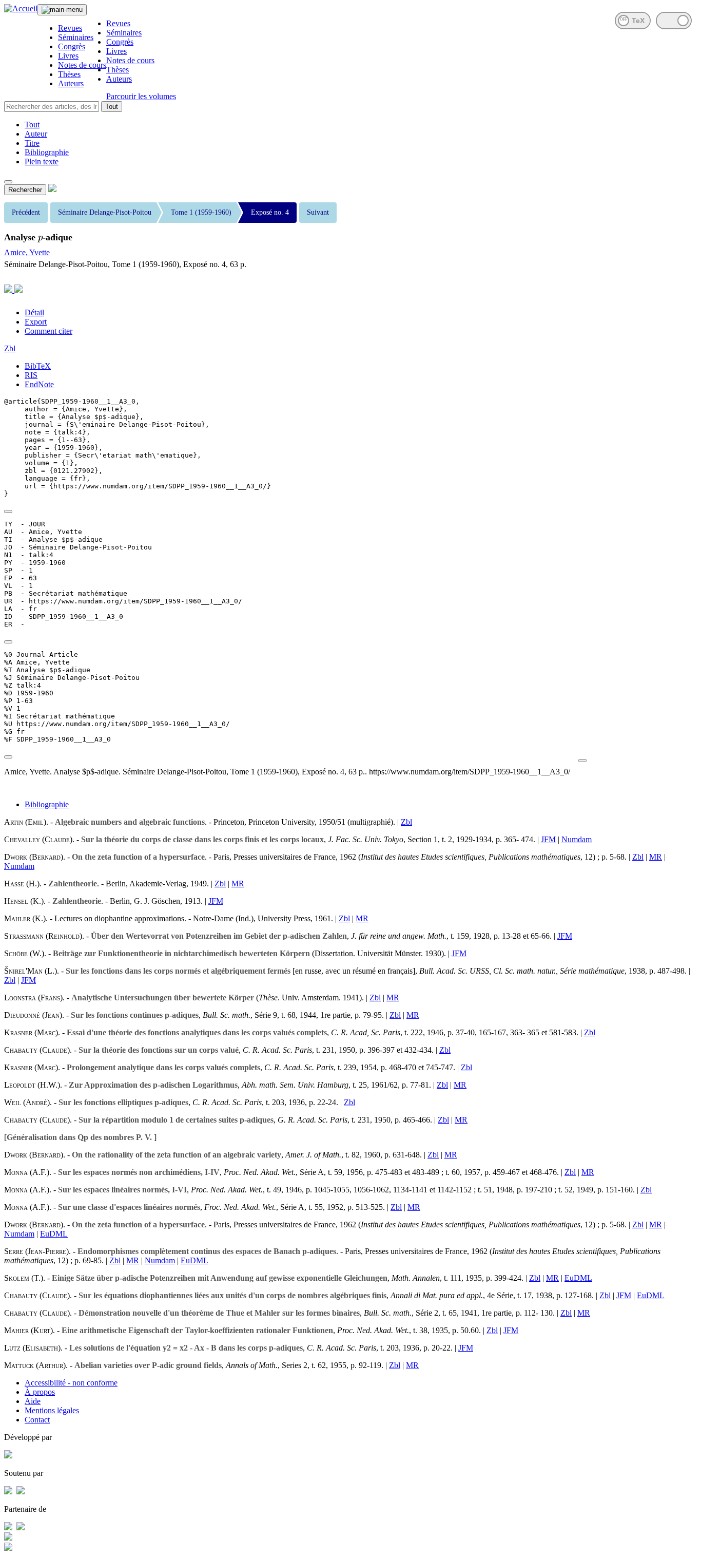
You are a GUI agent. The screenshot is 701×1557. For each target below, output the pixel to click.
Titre (32, 143)
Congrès (71, 46)
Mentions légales (52, 1410)
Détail (34, 312)
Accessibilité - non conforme (71, 1382)
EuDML (54, 1233)
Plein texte (42, 161)
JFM (548, 839)
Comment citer (48, 331)
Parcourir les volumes (141, 96)
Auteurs (71, 83)
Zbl (9, 348)
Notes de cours (82, 65)
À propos (40, 1392)
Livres (68, 55)
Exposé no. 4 (270, 212)
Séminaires (75, 37)
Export (36, 321)
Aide (33, 1401)
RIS (31, 375)
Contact (37, 1419)
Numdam (576, 839)
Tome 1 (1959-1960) (201, 212)
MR (655, 856)
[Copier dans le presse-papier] (8, 511)
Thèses (69, 74)
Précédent (26, 212)
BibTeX (38, 366)
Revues (70, 28)
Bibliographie (47, 152)
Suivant (318, 212)
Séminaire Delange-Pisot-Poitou (104, 212)
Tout (111, 106)
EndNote (39, 384)
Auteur (36, 133)
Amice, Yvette (27, 252)
